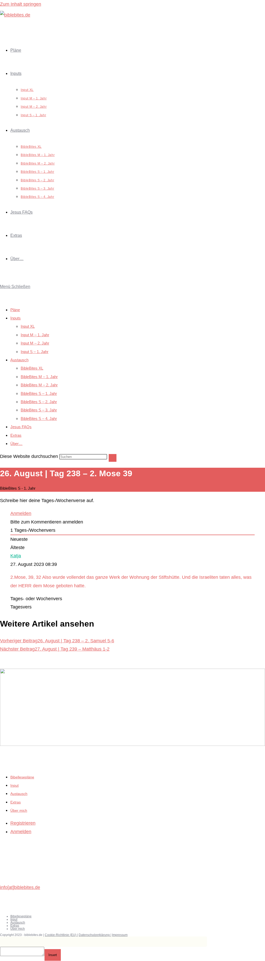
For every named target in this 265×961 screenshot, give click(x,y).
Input (14, 785)
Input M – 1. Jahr (35, 335)
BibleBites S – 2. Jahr (39, 402)
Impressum (120, 935)
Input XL (28, 326)
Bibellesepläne (22, 777)
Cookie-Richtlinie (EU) (61, 935)
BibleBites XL (32, 368)
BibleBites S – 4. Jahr (39, 418)
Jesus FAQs (21, 427)
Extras (15, 435)
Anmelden (20, 513)
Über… (16, 443)
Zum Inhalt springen (20, 4)
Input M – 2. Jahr (35, 343)
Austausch (19, 360)
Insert (52, 955)
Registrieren (22, 823)
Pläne (15, 310)
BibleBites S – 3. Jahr (39, 410)
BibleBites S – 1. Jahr (39, 393)
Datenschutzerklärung (95, 935)
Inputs (15, 318)
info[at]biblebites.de (20, 887)
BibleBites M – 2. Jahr (39, 385)
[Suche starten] (112, 458)
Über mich (18, 810)
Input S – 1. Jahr (34, 351)
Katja (15, 555)
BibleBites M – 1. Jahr (39, 376)
